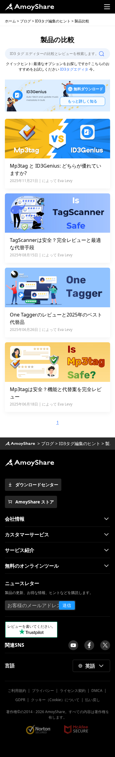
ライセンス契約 (73, 690)
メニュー (107, 7)
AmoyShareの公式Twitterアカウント (105, 645)
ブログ (25, 21)
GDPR (20, 699)
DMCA (96, 690)
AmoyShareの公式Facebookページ (89, 645)
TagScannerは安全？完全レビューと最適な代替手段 (55, 244)
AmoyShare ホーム (20, 443)
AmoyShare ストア (34, 502)
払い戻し (92, 699)
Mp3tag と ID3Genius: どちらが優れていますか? (55, 169)
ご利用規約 (17, 690)
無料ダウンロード (88, 88)
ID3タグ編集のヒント (53, 21)
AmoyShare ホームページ (29, 6)
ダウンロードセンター (36, 484)
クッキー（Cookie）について (55, 699)
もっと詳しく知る (82, 101)
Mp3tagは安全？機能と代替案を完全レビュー (56, 393)
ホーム (10, 21)
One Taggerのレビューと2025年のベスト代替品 (56, 318)
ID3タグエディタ (74, 69)
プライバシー (43, 690)
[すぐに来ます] (73, 645)
